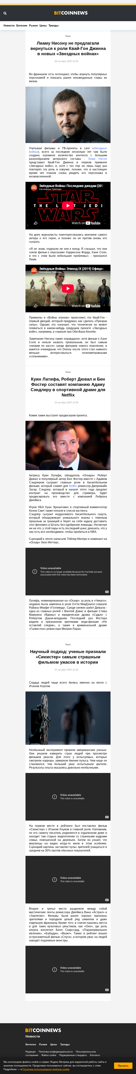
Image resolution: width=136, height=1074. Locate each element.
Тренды (54, 25)
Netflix (73, 485)
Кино (68, 36)
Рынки (33, 25)
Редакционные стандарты (73, 1055)
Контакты (95, 1055)
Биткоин (21, 25)
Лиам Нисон (97, 158)
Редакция (31, 1051)
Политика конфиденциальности (56, 1051)
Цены (43, 25)
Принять (123, 1065)
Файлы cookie (48, 1055)
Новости (9, 25)
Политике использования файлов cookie (45, 1069)
